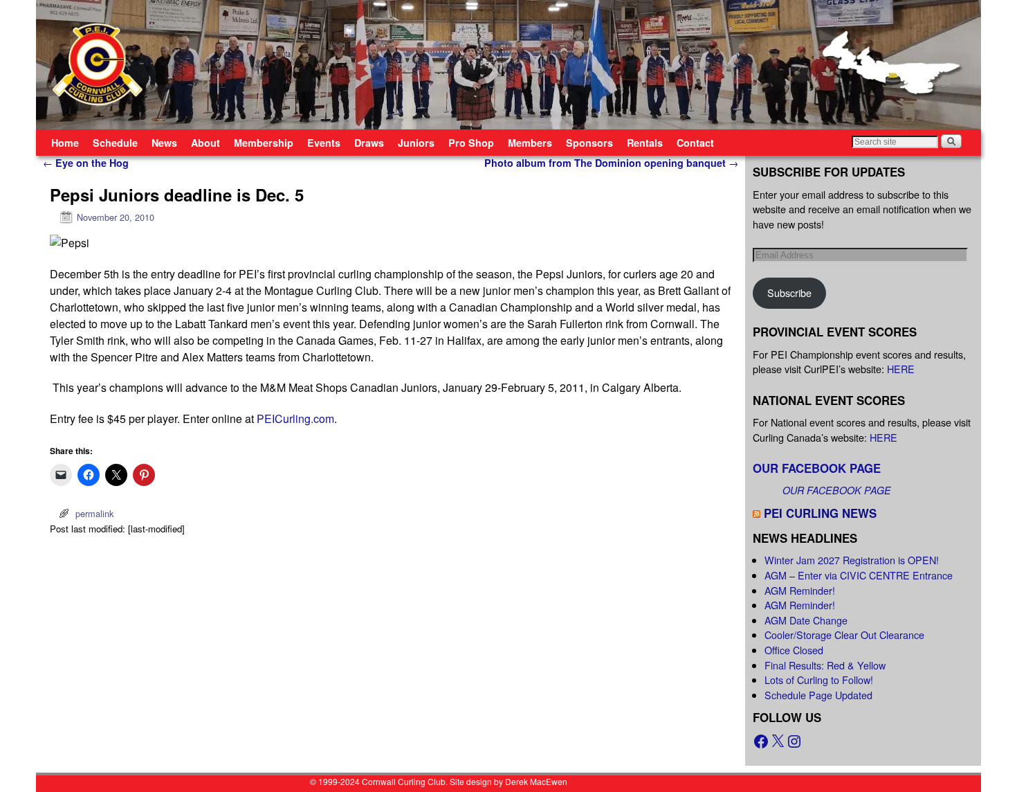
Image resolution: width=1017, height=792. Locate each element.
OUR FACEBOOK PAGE (817, 468)
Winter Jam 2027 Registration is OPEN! (851, 559)
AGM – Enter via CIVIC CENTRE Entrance (858, 575)
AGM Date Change (806, 620)
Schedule (115, 143)
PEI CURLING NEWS (820, 513)
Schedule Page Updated (818, 694)
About (205, 143)
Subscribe (789, 292)
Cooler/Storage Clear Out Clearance (844, 634)
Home (65, 143)
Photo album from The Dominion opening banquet (611, 163)
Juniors (416, 143)
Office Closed (793, 649)
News (164, 143)
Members (530, 143)
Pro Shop (471, 143)
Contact (695, 143)
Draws (369, 143)
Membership (263, 143)
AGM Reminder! (799, 590)
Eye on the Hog (86, 163)
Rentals (645, 143)
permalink (94, 513)
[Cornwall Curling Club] (508, 64)
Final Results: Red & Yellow (825, 665)
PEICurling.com (295, 418)
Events (323, 143)
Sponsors (589, 143)
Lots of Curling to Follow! (818, 679)
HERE (901, 368)
